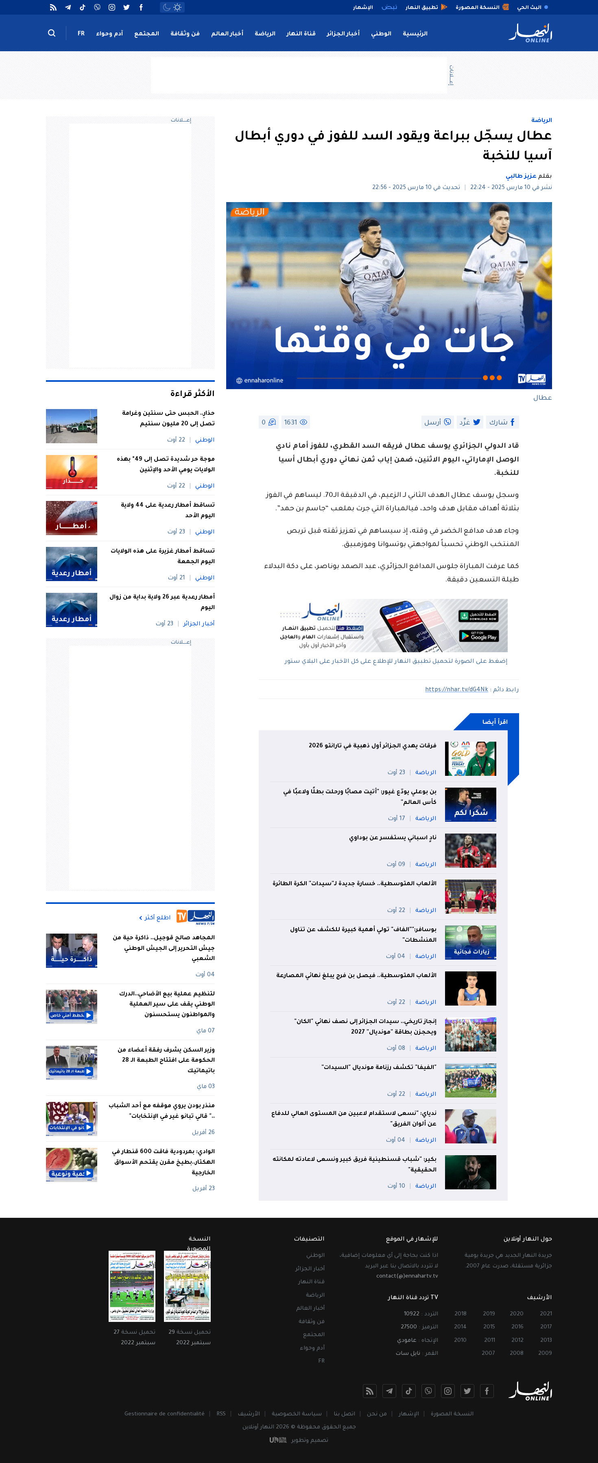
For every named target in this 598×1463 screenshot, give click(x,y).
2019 (489, 1314)
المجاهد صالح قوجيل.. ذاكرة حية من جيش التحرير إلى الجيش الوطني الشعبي (164, 948)
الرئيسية (415, 34)
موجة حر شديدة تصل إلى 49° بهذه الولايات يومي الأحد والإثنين (166, 465)
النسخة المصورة (452, 1414)
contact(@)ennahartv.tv (407, 1277)
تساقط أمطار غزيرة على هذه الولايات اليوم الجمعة (163, 557)
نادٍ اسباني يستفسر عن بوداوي (392, 838)
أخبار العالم (227, 34)
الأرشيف (249, 1414)
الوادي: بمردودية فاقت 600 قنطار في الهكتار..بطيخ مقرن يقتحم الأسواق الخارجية (163, 1163)
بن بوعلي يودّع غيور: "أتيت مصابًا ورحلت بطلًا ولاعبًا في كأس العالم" (359, 797)
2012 (517, 1341)
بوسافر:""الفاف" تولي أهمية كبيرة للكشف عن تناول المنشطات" (363, 935)
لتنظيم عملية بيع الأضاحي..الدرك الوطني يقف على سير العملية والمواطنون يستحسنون (167, 1005)
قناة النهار (301, 34)
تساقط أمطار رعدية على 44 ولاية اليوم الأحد (168, 511)
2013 (546, 1341)
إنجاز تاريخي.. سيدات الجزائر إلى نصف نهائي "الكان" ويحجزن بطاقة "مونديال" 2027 (365, 1027)
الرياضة (265, 34)
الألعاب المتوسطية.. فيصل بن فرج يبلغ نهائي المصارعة (356, 976)
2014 (460, 1327)
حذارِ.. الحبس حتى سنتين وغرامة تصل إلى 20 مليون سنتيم (168, 419)
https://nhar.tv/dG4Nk (456, 690)
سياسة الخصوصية (297, 1414)
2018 (460, 1314)
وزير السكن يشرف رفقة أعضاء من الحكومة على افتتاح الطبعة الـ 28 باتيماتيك (166, 1061)
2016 (517, 1327)
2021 (546, 1314)
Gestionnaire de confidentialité (164, 1414)
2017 (546, 1327)
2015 (489, 1327)
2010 (460, 1341)
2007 (488, 1354)
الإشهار (409, 1414)
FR (81, 34)
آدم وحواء (109, 34)
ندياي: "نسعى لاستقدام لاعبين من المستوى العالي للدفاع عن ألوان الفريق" (353, 1119)
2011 (489, 1341)
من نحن (377, 1414)
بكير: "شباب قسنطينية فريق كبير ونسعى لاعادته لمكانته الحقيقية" (354, 1165)
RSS (221, 1414)
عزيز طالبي (521, 177)
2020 (517, 1314)
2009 (545, 1354)
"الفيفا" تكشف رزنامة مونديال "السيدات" (378, 1068)
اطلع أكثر (158, 918)
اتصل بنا (344, 1414)
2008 (517, 1354)
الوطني (381, 34)
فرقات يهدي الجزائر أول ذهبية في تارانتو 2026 (372, 746)
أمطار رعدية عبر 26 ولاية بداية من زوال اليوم (162, 603)
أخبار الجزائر (343, 34)
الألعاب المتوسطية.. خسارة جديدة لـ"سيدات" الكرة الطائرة (354, 884)
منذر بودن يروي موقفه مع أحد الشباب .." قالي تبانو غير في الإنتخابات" (162, 1112)
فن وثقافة (185, 34)
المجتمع (146, 34)
